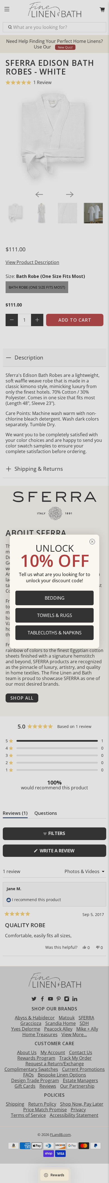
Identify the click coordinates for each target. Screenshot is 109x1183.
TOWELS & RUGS (54, 615)
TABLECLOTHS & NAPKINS (55, 633)
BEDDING (55, 598)
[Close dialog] (92, 541)
